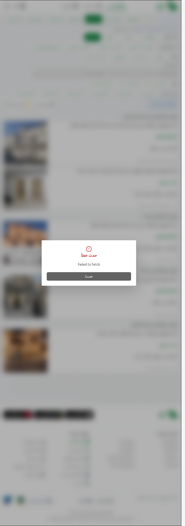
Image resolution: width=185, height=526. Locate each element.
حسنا (89, 276)
